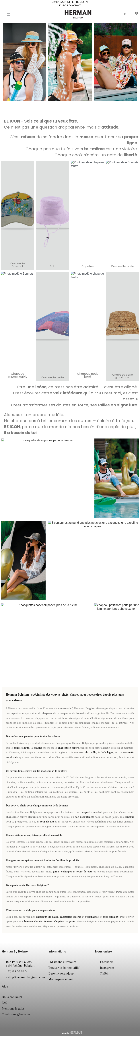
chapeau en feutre (68, 748)
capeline (129, 817)
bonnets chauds (33, 921)
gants (56, 871)
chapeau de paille (85, 752)
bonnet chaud (21, 748)
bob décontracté (84, 817)
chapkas (59, 921)
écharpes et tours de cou (76, 871)
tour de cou (47, 821)
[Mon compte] (117, 14)
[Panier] (135, 14)
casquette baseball (91, 812)
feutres (48, 921)
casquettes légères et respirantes (79, 917)
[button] (108, 14)
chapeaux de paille (47, 917)
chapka (38, 748)
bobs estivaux (110, 917)
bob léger (107, 752)
